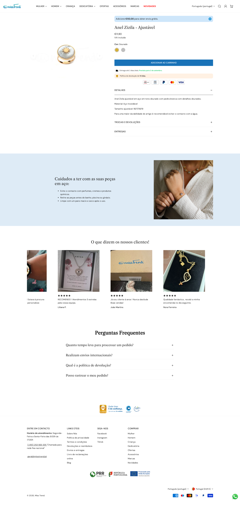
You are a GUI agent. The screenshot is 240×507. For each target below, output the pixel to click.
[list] (66, 55)
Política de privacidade (78, 437)
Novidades (133, 462)
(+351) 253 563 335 (37, 444)
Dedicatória (133, 446)
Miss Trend (40, 495)
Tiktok (100, 442)
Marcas (131, 458)
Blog (69, 462)
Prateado (123, 50)
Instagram (102, 437)
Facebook (102, 433)
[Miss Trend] (19, 6)
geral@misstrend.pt (37, 456)
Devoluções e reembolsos (79, 446)
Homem (131, 437)
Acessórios (133, 454)
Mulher (131, 433)
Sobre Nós (72, 433)
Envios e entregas (75, 450)
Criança (131, 442)
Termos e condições (77, 442)
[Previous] (33, 56)
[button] (232, 6)
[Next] (100, 56)
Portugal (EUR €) (203, 489)
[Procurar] (219, 6)
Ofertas (131, 450)
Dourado (117, 50)
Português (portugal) (202, 6)
